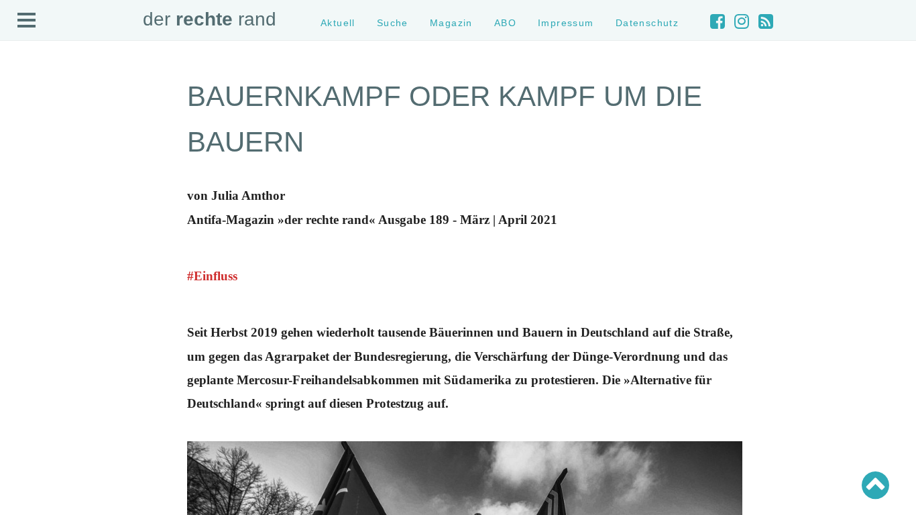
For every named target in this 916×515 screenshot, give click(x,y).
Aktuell (338, 22)
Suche (392, 22)
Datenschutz (647, 22)
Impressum (566, 22)
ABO (505, 22)
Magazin (451, 22)
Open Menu (27, 20)
